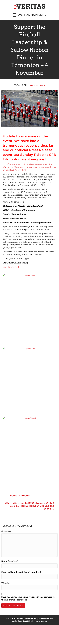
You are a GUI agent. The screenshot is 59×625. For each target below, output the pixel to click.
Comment (6, 531)
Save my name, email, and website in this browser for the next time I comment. (28, 598)
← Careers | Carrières (17, 495)
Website (5, 583)
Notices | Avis (37, 85)
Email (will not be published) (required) (21, 572)
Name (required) (9, 561)
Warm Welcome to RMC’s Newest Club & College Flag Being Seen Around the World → (29, 506)
